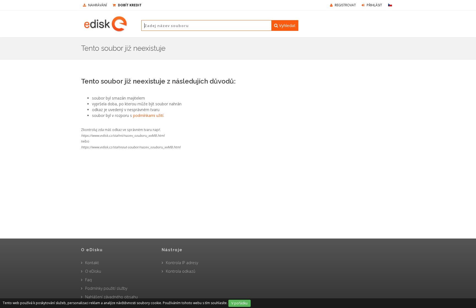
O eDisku (93, 271)
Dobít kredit (129, 5)
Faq (88, 279)
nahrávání (97, 5)
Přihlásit (374, 5)
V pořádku (239, 303)
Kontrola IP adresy (182, 262)
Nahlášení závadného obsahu (111, 296)
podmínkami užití (148, 115)
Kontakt (92, 262)
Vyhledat (287, 25)
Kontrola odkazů (180, 271)
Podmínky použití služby (106, 288)
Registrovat (345, 5)
